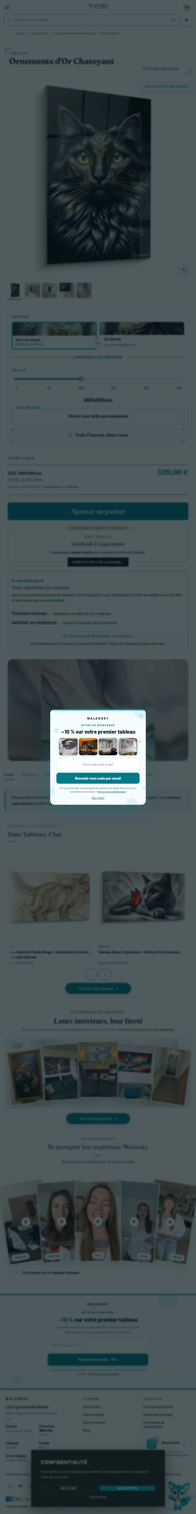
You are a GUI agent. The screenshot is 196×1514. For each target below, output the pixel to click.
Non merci (98, 797)
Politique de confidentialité (111, 791)
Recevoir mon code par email (98, 778)
